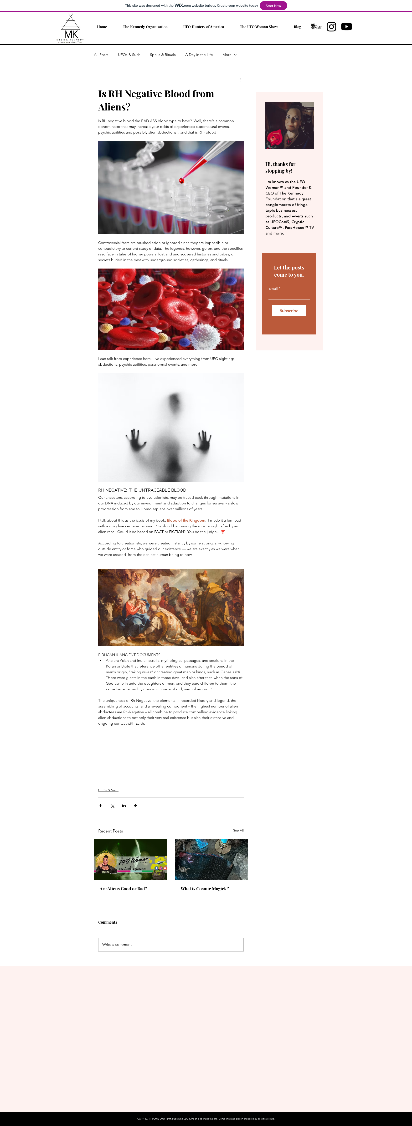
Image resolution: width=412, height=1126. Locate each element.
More (227, 54)
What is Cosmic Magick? (205, 889)
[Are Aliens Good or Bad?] (130, 859)
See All (238, 830)
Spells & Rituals (163, 54)
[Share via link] (135, 805)
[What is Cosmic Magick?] (211, 859)
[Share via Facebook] (100, 805)
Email (273, 288)
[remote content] (171, 757)
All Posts (101, 54)
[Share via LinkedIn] (124, 805)
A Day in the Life (199, 54)
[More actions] (241, 79)
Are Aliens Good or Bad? (123, 889)
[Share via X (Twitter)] (112, 805)
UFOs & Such (129, 54)
